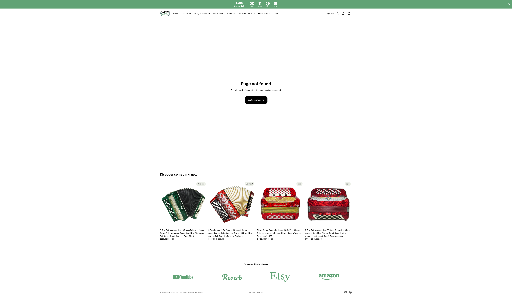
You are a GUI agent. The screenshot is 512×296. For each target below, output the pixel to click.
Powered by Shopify (195, 292)
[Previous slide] (164, 204)
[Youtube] (345, 292)
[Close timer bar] (509, 4)
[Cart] (349, 14)
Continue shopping (256, 100)
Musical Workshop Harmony (176, 292)
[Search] (338, 14)
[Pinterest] (350, 292)
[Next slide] (203, 204)
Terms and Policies (256, 292)
